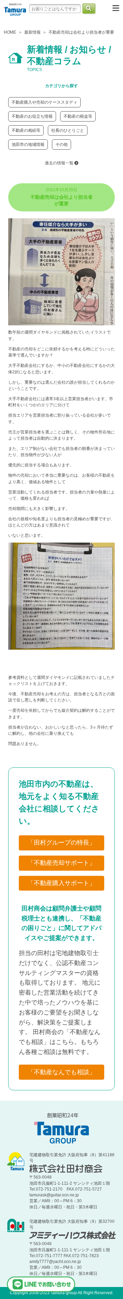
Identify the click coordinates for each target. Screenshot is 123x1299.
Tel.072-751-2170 (46, 1189)
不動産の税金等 (78, 116)
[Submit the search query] (88, 8)
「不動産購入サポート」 (61, 883)
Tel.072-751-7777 (46, 1256)
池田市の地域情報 (28, 144)
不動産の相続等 (26, 130)
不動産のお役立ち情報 (32, 116)
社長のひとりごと (67, 130)
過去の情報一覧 (59, 163)
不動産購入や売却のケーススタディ (44, 102)
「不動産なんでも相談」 (61, 1072)
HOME (10, 32)
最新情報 (32, 32)
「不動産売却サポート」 (61, 862)
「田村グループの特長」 (61, 842)
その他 (61, 144)
